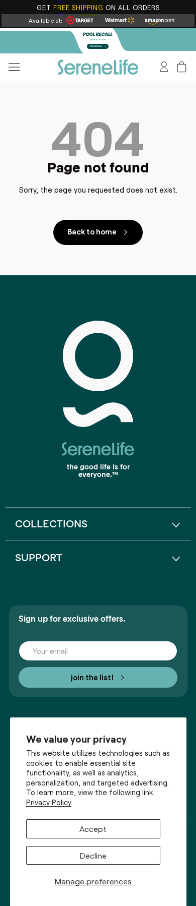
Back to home (92, 231)
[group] (98, 40)
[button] (181, 67)
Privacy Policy (48, 802)
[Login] (164, 67)
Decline (93, 855)
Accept (93, 828)
